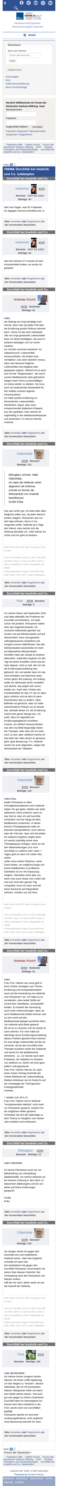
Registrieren (25, 134)
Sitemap (8, 1482)
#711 (51, 776)
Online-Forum (32, 144)
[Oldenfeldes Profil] (39, 454)
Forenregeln (12, 76)
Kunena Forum (36, 1474)
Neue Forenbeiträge (16, 87)
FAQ (8, 80)
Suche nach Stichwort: (17, 51)
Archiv (49, 1478)
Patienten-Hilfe (14, 144)
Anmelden (15, 221)
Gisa (20, 1354)
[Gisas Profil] (31, 1354)
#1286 (51, 238)
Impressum (22, 1478)
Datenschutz (37, 1478)
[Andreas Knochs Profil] (42, 299)
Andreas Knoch (25, 299)
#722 (51, 450)
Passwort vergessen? (17, 131)
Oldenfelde (24, 453)
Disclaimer (8, 1478)
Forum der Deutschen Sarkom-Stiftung (29, 145)
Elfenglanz (25, 1150)
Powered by (20, 1474)
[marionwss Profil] (34, 188)
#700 (51, 1149)
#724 (51, 295)
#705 (51, 957)
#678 (51, 1350)
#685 (51, 1229)
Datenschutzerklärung (17, 83)
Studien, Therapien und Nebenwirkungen (28, 148)
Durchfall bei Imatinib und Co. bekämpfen (29, 150)
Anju (19, 600)
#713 (51, 599)
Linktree (19, 1482)
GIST (39, 147)
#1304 (51, 184)
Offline (41, 189)
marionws (22, 188)
